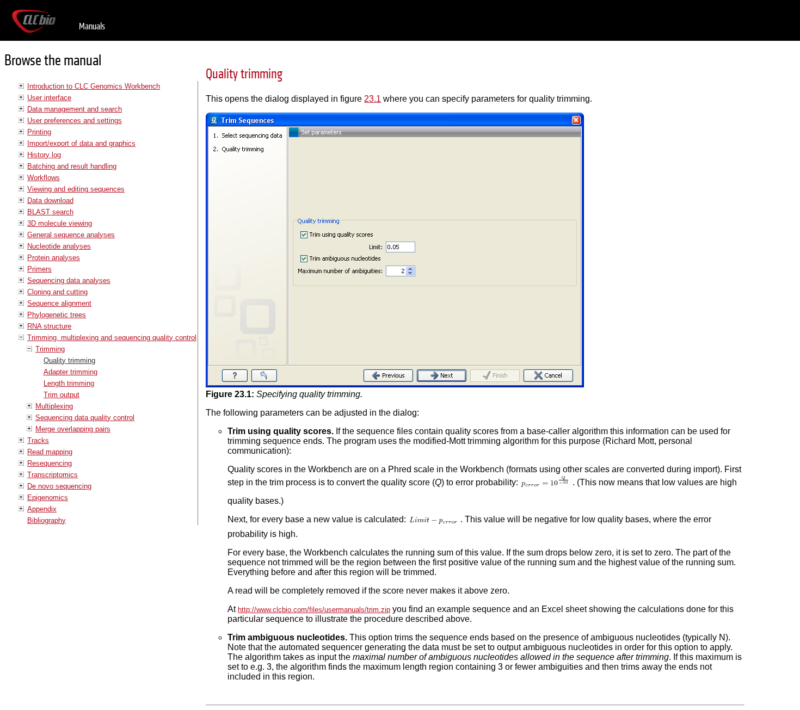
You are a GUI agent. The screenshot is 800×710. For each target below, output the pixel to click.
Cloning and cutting (57, 292)
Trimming (50, 349)
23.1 (372, 98)
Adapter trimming (70, 372)
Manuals (92, 26)
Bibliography (46, 520)
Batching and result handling (71, 166)
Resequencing (49, 463)
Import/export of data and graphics (81, 143)
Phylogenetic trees (56, 315)
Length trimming (69, 383)
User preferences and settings (74, 120)
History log (44, 155)
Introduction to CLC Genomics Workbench (93, 86)
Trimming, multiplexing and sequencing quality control (111, 338)
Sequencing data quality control (84, 417)
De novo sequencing (59, 486)
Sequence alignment (59, 303)
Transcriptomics (52, 475)
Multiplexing (54, 406)
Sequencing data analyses (68, 280)
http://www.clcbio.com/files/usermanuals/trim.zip (314, 610)
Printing (39, 132)
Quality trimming (69, 360)
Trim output (61, 395)
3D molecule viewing (59, 223)
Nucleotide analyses (59, 246)
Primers (39, 269)
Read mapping (49, 452)
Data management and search (74, 109)
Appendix (42, 509)
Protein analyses (53, 258)
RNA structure (49, 326)
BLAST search (50, 212)
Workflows (43, 178)
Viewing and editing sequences (76, 189)
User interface (49, 98)
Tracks (38, 440)
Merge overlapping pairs (72, 429)
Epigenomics (47, 497)
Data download (50, 200)
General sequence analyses (71, 235)
